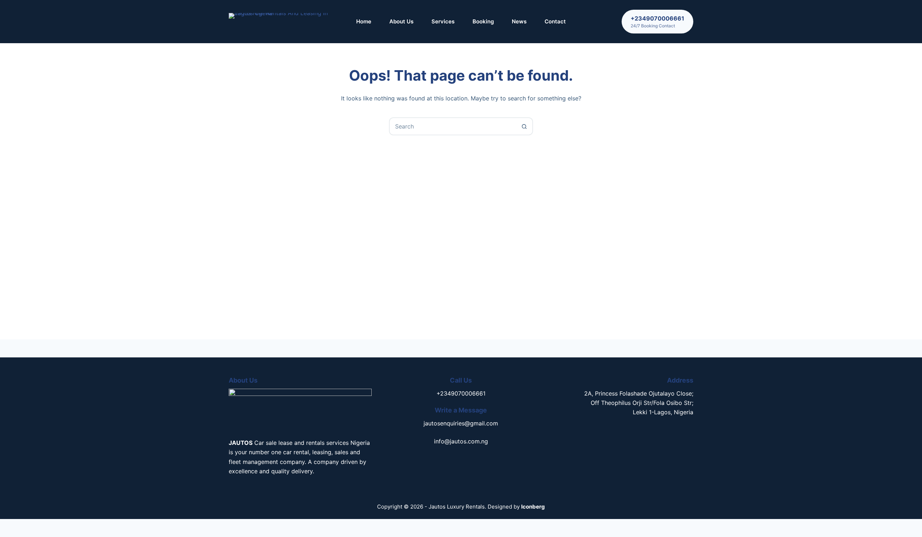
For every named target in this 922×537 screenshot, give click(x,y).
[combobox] (453, 126)
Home (363, 21)
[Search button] (524, 126)
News (519, 21)
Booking (483, 21)
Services (443, 21)
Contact (555, 21)
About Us (401, 21)
